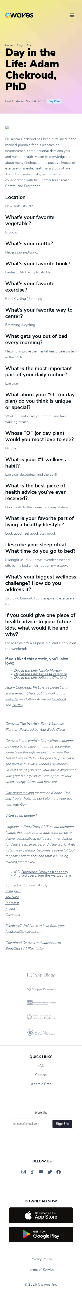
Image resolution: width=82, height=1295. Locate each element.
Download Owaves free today (44, 872)
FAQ (41, 1065)
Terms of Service (41, 1269)
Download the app (19, 793)
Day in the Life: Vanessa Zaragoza (40, 674)
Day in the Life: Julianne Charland (40, 677)
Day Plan (54, 101)
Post (30, 45)
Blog (20, 45)
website (11, 699)
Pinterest (12, 903)
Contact (41, 1075)
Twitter (17, 705)
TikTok (41, 885)
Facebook (59, 699)
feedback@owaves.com (23, 931)
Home (8, 45)
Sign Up (62, 1124)
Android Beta (41, 1084)
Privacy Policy (41, 1259)
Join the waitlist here (54, 875)
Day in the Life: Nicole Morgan (37, 670)
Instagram (13, 891)
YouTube (12, 897)
